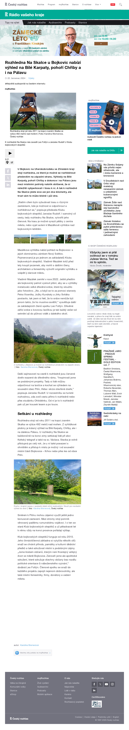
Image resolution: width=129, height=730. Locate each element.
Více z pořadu (95, 161)
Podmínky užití (104, 717)
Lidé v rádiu (69, 690)
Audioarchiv (55, 22)
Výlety (31, 78)
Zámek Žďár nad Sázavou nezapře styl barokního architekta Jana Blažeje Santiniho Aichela (113, 209)
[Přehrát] (10, 153)
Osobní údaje (90, 717)
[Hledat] (120, 4)
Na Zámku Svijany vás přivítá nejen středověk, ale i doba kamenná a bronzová (113, 170)
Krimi (92, 112)
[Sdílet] (12, 162)
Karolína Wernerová (53, 134)
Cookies (78, 717)
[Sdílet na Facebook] (8, 171)
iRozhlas (40, 5)
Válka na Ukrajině (18, 683)
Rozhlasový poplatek (74, 702)
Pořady (92, 121)
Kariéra (67, 694)
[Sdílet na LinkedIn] (8, 185)
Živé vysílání (94, 125)
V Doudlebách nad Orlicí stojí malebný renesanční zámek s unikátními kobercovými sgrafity (114, 189)
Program (51, 5)
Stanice (75, 5)
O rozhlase (86, 5)
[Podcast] (7, 162)
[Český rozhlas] (16, 4)
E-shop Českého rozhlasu (102, 246)
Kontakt (68, 698)
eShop (13, 694)
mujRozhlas (64, 5)
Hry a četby (94, 107)
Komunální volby (18, 687)
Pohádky (93, 116)
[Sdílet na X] (8, 178)
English (116, 717)
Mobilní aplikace (44, 694)
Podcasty (70, 22)
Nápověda (69, 687)
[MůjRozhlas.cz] (10, 89)
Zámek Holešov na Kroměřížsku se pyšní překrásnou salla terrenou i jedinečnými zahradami (114, 228)
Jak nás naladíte (36, 22)
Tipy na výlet (12, 22)
